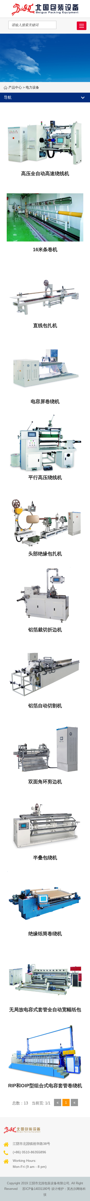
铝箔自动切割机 (45, 705)
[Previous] (57, 1102)
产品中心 (15, 87)
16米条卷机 (45, 249)
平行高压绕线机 (45, 477)
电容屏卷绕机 (45, 401)
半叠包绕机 (45, 857)
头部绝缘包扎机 (45, 553)
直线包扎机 (45, 325)
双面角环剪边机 (45, 781)
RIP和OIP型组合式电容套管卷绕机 (45, 1085)
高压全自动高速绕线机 (45, 173)
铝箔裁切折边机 (45, 629)
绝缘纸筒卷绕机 (45, 933)
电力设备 (32, 87)
